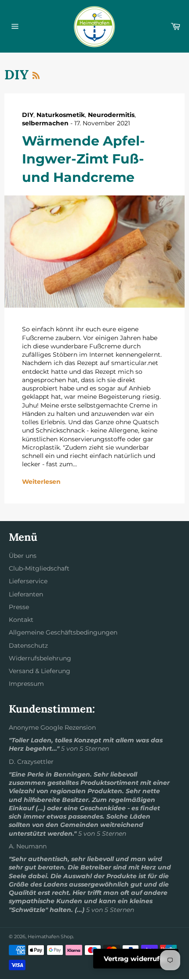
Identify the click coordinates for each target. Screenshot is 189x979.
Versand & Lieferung (39, 671)
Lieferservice (28, 581)
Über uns (22, 556)
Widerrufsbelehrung (40, 658)
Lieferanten (26, 594)
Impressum (26, 684)
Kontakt (21, 620)
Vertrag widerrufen (136, 958)
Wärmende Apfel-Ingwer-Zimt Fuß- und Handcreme (83, 159)
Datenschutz (28, 645)
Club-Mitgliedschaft (39, 568)
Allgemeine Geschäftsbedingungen (63, 632)
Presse (19, 607)
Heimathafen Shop (50, 936)
